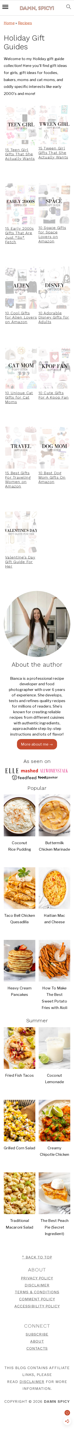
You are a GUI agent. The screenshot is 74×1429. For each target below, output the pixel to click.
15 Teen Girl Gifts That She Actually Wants (20, 154)
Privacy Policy (37, 1278)
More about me (34, 744)
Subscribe (37, 1334)
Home (9, 23)
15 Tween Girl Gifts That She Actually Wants (53, 153)
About (37, 1341)
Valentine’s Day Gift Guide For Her (20, 562)
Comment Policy (37, 1299)
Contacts (37, 1348)
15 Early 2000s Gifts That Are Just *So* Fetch (19, 235)
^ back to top (37, 1257)
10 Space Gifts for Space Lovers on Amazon (52, 234)
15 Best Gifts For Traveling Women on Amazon (18, 480)
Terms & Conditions (37, 1292)
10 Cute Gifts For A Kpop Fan (53, 395)
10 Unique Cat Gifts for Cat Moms (19, 397)
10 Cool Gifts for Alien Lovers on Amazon (21, 317)
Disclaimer (37, 1285)
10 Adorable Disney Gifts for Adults (53, 317)
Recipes (25, 23)
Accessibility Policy (37, 1306)
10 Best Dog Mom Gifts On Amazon (52, 477)
